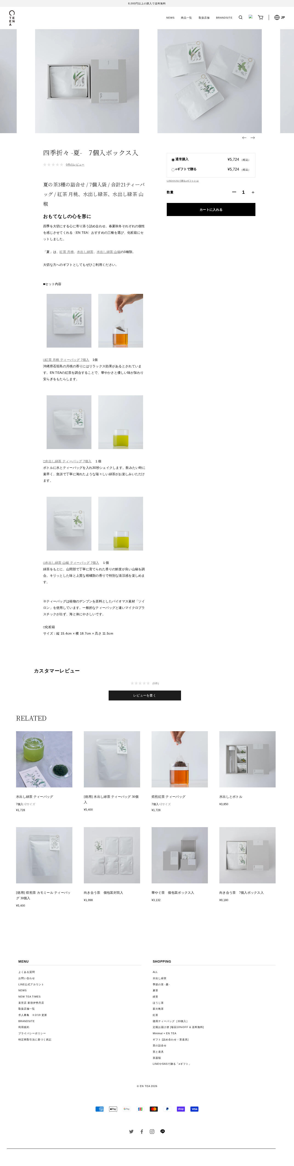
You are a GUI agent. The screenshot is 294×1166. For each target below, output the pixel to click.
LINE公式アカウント (31, 984)
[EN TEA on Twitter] (131, 1132)
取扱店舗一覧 (26, 1008)
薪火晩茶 (158, 1008)
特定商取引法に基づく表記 (34, 1039)
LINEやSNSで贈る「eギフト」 (172, 1063)
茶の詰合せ (160, 1045)
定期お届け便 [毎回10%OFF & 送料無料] (178, 1027)
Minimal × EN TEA (164, 1033)
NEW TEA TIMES (29, 996)
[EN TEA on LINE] (162, 1132)
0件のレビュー (75, 164)
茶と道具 (158, 1051)
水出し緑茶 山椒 (109, 252)
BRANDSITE (224, 17)
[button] (244, 137)
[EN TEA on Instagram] (152, 1132)
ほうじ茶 (158, 1002)
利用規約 (23, 1027)
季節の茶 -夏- (161, 984)
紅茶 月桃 (66, 252)
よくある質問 (26, 972)
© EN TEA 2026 (147, 1086)
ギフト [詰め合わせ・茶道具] (171, 1039)
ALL (155, 972)
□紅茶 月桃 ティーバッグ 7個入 (66, 360)
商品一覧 (186, 17)
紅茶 (155, 1015)
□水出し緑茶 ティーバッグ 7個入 (67, 461)
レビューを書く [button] (144, 695)
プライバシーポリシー (32, 1033)
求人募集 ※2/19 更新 (32, 1015)
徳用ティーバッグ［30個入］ (171, 1021)
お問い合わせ (26, 978)
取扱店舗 (204, 17)
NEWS (170, 17)
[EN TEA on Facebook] (141, 1132)
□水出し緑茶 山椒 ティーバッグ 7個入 (71, 563)
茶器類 (157, 1057)
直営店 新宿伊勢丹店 (31, 1002)
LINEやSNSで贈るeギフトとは (182, 181)
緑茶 (155, 996)
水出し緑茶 (85, 252)
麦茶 (155, 990)
